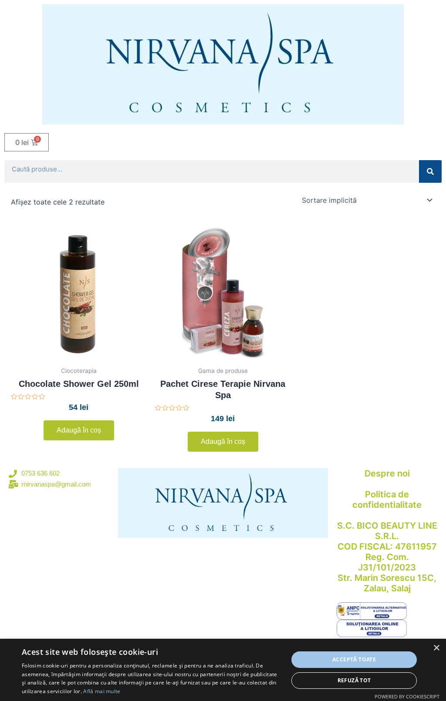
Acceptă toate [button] (354, 659)
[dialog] (223, 670)
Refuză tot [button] (354, 680)
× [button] (436, 648)
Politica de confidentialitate (387, 499)
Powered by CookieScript (407, 696)
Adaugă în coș (79, 430)
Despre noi (387, 473)
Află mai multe (101, 691)
